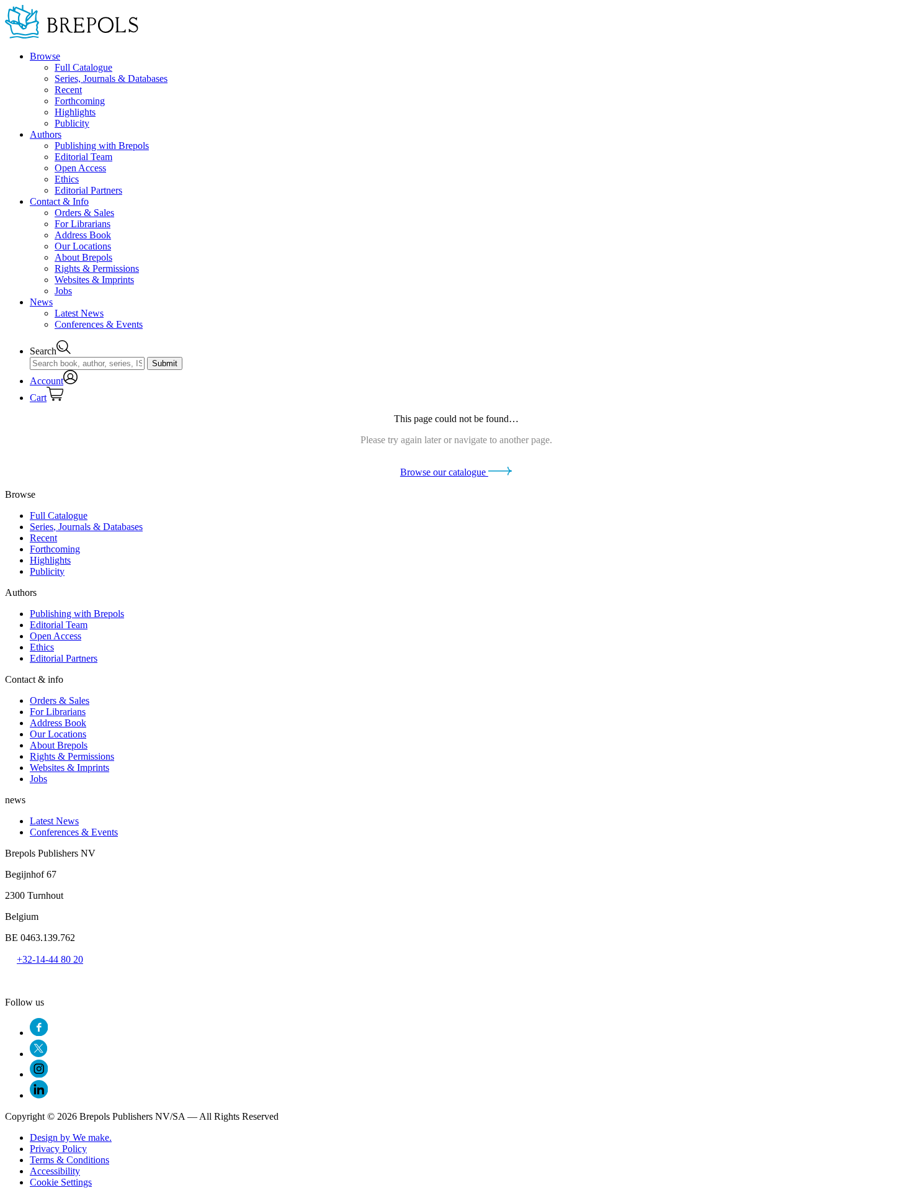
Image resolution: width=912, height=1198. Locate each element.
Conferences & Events (99, 324)
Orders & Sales (84, 212)
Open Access (80, 168)
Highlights (75, 112)
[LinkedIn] (39, 1095)
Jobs (63, 291)
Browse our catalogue (444, 472)
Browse (45, 56)
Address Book (83, 235)
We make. (71, 1137)
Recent (68, 89)
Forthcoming (80, 101)
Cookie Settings (61, 1182)
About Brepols (83, 257)
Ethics (67, 179)
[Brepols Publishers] (71, 35)
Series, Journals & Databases (111, 78)
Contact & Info (59, 201)
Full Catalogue (83, 67)
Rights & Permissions (97, 268)
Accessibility (55, 1171)
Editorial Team (83, 156)
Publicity (72, 123)
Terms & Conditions (69, 1160)
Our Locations (83, 246)
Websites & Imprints (94, 279)
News (41, 302)
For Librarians (82, 223)
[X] (38, 1053)
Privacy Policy (58, 1148)
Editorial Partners (88, 190)
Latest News (79, 313)
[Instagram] (39, 1074)
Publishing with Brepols (102, 145)
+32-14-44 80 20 (50, 959)
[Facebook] (39, 1032)
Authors (45, 134)
